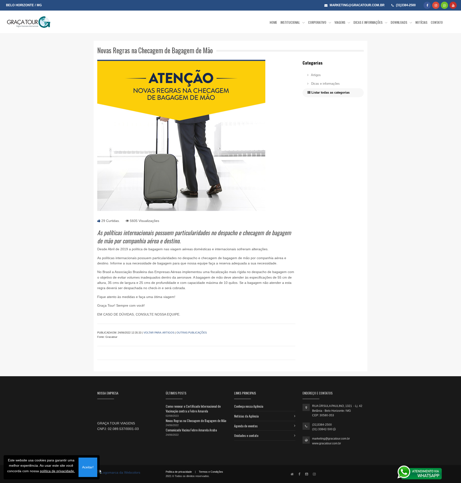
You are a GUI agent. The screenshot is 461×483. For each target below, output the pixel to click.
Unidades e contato (246, 435)
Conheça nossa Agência (248, 406)
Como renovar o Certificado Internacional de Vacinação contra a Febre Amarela (193, 408)
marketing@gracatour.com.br (331, 438)
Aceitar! (88, 467)
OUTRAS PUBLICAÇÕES (191, 332)
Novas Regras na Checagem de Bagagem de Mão (196, 420)
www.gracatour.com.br (326, 443)
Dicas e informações (325, 83)
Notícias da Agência (246, 415)
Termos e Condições (211, 471)
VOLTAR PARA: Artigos (159, 332)
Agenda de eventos (246, 425)
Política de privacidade (179, 471)
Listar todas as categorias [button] (330, 92)
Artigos (315, 75)
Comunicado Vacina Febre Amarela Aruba (191, 429)
